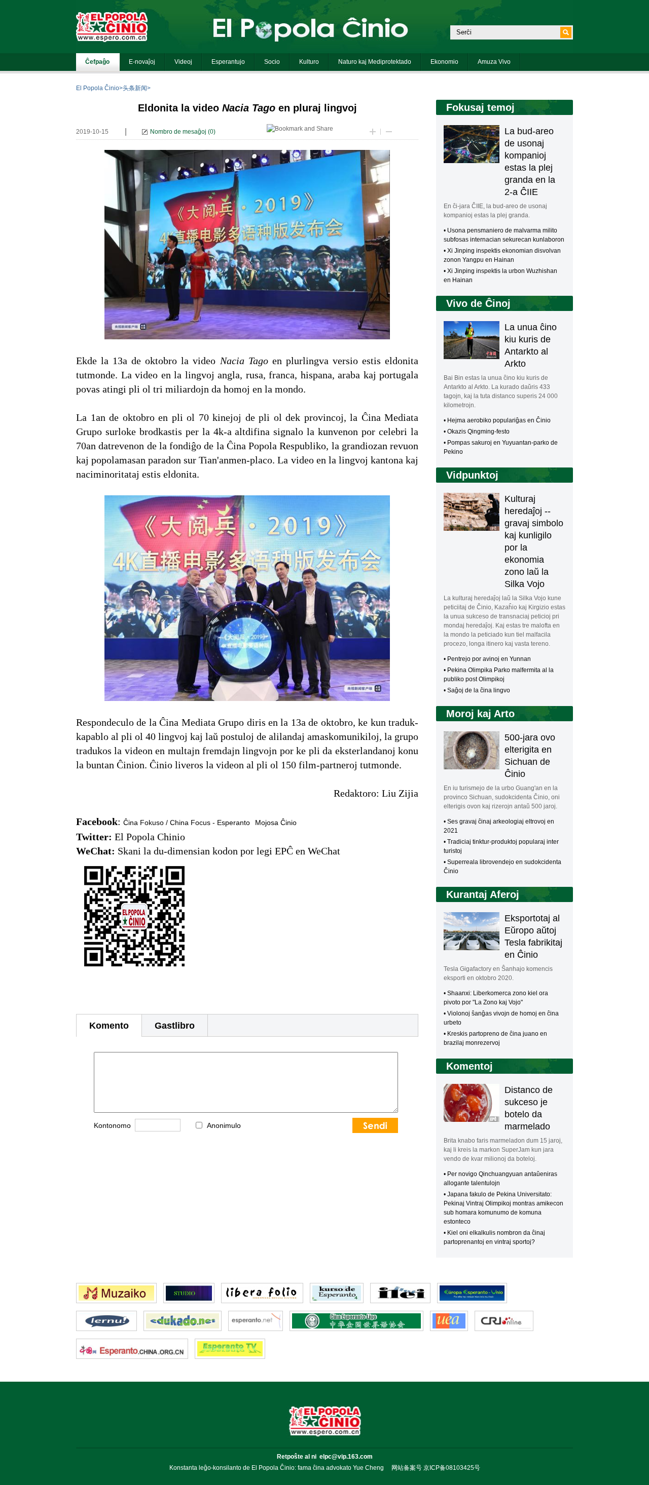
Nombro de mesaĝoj (178, 131)
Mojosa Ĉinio (276, 822)
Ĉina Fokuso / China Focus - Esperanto (186, 822)
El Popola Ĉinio (97, 88)
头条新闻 (135, 88)
